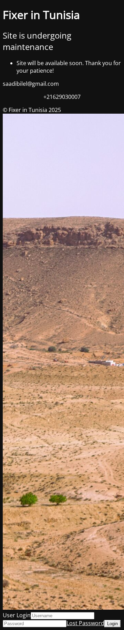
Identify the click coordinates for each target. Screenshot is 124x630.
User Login (17, 615)
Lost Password (85, 623)
